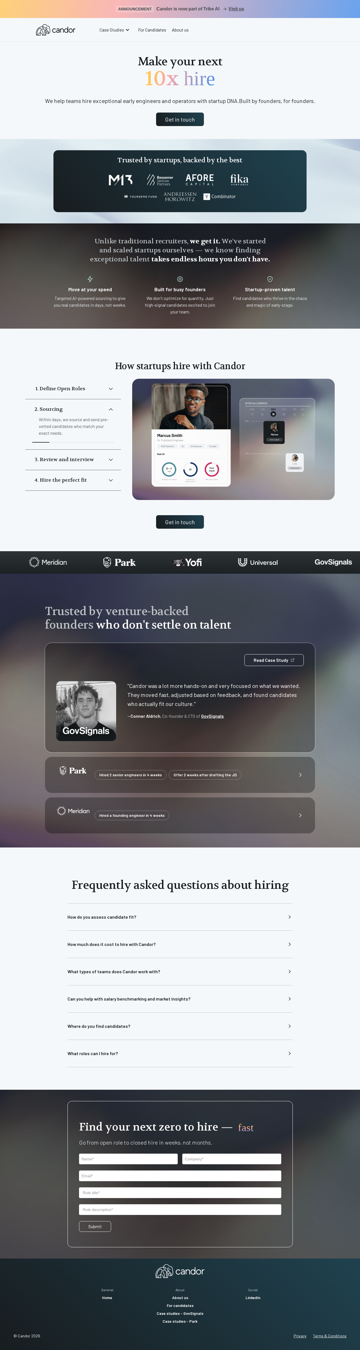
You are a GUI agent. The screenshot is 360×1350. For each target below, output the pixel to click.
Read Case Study (271, 660)
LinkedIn (253, 1297)
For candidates (180, 1305)
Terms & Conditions (329, 1335)
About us (180, 29)
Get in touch (180, 119)
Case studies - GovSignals (180, 1313)
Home (107, 1297)
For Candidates (152, 29)
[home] (55, 30)
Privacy (300, 1335)
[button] (115, 29)
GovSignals (212, 716)
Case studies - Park (180, 1321)
